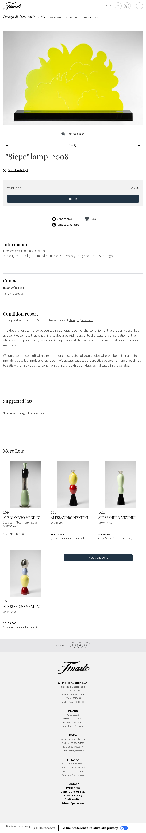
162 (6, 601)
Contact (73, 784)
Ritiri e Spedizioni (73, 803)
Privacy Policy (73, 795)
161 (101, 512)
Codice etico (73, 799)
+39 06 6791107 (77, 743)
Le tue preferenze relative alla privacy (90, 828)
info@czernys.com (76, 775)
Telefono (65, 718)
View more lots (98, 557)
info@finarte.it (76, 726)
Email (66, 726)
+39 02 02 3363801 (14, 294)
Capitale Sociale (68, 701)
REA (67, 698)
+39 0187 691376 (77, 767)
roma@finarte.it (76, 750)
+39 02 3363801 (77, 718)
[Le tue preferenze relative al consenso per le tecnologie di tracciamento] (18, 826)
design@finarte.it (13, 287)
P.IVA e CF (66, 694)
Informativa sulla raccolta (36, 828)
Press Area (73, 788)
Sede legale (66, 686)
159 (6, 512)
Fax (65, 722)
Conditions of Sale (73, 791)
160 (53, 512)
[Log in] (127, 5)
